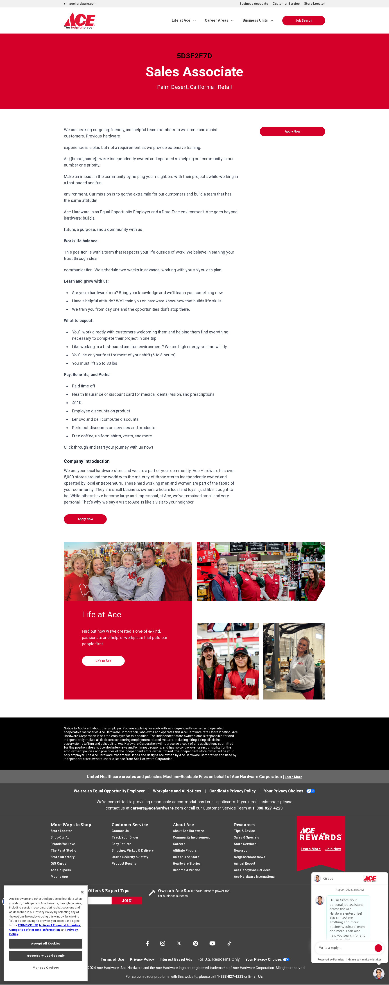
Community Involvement (191, 837)
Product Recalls (124, 863)
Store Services (245, 844)
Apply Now (85, 519)
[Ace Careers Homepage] (107, 20)
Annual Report (244, 863)
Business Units (255, 20)
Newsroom (242, 850)
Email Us (255, 976)
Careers (179, 844)
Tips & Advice (244, 831)
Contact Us (120, 831)
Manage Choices (46, 967)
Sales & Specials (246, 837)
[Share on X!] (179, 941)
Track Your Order (125, 837)
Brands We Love (63, 844)
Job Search (303, 20)
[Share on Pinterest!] (195, 942)
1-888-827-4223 (267, 808)
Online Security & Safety (130, 857)
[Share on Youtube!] (212, 942)
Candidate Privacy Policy (232, 791)
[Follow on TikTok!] (229, 941)
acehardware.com (83, 3)
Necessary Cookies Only (46, 955)
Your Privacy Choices (283, 791)
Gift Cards (58, 863)
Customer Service (286, 3)
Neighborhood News (249, 857)
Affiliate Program (186, 850)
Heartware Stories (187, 863)
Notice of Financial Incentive (59, 925)
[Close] (82, 892)
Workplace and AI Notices (177, 791)
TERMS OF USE (28, 925)
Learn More (293, 777)
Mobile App (59, 876)
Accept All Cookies (46, 943)
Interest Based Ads (176, 959)
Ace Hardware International (255, 876)
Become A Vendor (186, 870)
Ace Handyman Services (252, 870)
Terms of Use (112, 959)
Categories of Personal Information (34, 929)
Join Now (333, 849)
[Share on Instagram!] (162, 942)
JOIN (127, 900)
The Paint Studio (63, 850)
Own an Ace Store (186, 857)
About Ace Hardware (188, 831)
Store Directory (63, 857)
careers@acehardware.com (156, 808)
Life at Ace (181, 20)
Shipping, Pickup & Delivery (133, 850)
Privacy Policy (142, 959)
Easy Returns (121, 844)
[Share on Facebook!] (147, 942)
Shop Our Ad (60, 837)
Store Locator (314, 3)
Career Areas (216, 20)
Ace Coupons (61, 870)
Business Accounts (254, 3)
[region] (46, 933)
